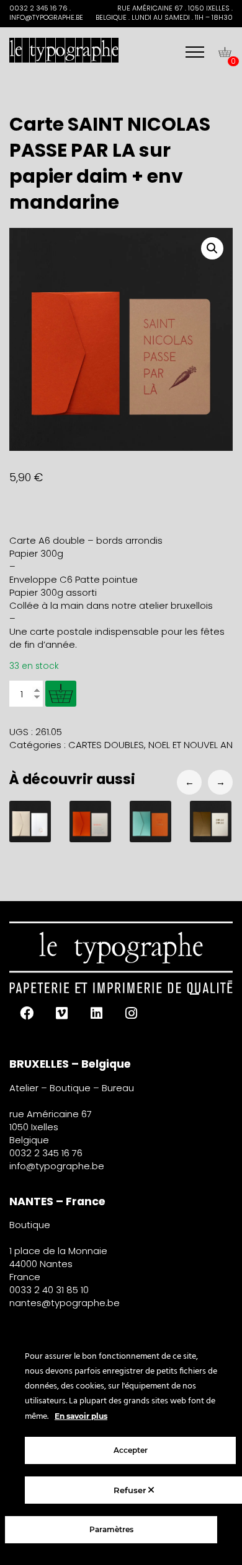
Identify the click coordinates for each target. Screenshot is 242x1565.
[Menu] (195, 52)
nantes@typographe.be (64, 1302)
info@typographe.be (56, 1165)
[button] (212, 248)
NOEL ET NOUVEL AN (190, 744)
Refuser (131, 1490)
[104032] (60, 694)
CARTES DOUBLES (106, 744)
